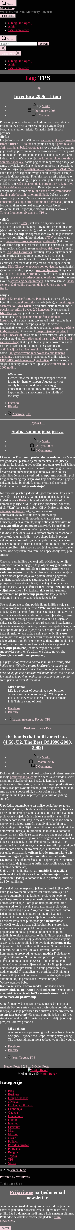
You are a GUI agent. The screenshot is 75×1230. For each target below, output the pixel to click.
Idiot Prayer (8, 313)
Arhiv (11, 26)
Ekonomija (15, 1109)
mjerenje (27, 719)
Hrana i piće (15, 1116)
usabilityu (37, 349)
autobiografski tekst (48, 248)
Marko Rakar (48, 1073)
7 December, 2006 (43, 110)
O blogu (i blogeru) (20, 23)
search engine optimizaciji (26, 281)
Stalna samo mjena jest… (38, 431)
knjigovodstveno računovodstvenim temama (37, 353)
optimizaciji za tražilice (14, 349)
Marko (46, 106)
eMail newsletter (18, 30)
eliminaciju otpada (11, 511)
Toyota (34, 423)
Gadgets (13, 1112)
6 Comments (44, 450)
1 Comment (43, 115)
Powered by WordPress (15, 1177)
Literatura (14, 1127)
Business (29, 728)
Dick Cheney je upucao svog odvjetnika (33, 266)
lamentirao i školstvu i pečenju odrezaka (31, 241)
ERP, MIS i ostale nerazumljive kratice (24, 360)
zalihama (5, 356)
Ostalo (12, 1138)
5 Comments (44, 766)
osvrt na (47, 270)
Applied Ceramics (19, 252)
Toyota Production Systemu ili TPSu (23, 212)
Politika (13, 1141)
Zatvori (6, 1227)
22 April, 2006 (44, 446)
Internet (13, 1123)
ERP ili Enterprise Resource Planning (23, 298)
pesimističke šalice (21, 777)
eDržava (13, 1101)
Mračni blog (7, 8)
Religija (13, 1152)
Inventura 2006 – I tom (37, 96)
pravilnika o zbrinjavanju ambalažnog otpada (36, 145)
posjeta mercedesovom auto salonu (33, 277)
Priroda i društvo (18, 1145)
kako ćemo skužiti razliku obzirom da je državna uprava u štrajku (37, 284)
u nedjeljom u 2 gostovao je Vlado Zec (48, 169)
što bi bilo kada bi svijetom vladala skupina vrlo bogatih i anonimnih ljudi (35, 192)
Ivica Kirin (23, 306)
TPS (24, 223)
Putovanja (14, 1148)
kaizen (16, 719)
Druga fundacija (18, 1098)
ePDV (49, 237)
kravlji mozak (25, 302)
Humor (12, 1119)
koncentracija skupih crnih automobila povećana (30, 201)
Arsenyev (18, 414)
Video (12, 1163)
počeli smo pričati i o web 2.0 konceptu (25, 309)
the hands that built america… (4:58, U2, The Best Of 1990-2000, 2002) (37, 742)
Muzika (13, 1134)
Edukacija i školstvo (20, 1105)
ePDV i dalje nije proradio (22, 273)
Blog (37, 87)
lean (15, 1057)
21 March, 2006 (44, 762)
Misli (11, 1130)
